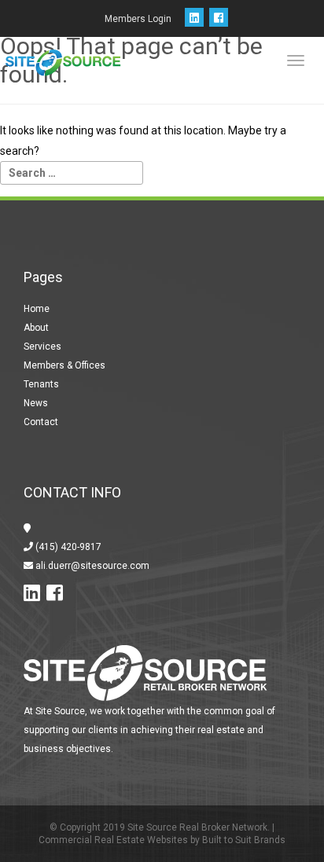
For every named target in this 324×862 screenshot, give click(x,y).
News (36, 403)
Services (42, 346)
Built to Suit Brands (243, 839)
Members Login (138, 18)
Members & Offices (64, 365)
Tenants (41, 384)
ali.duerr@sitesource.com (91, 565)
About (36, 327)
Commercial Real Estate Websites (113, 839)
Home (37, 308)
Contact (41, 421)
